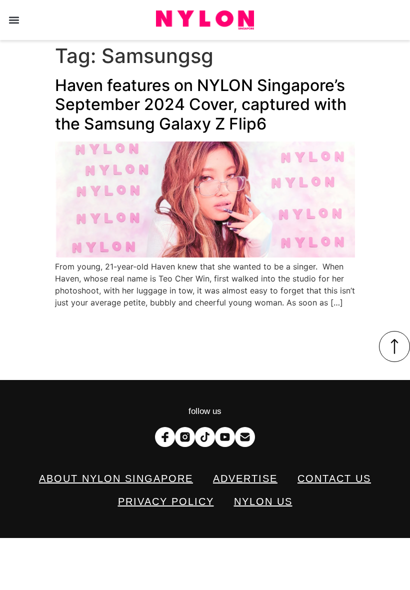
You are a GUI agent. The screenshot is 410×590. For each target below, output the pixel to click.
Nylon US (263, 501)
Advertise (245, 478)
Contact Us (334, 478)
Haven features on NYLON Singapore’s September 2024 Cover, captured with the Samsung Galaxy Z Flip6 (200, 105)
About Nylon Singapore (116, 478)
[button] (14, 20)
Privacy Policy (166, 501)
